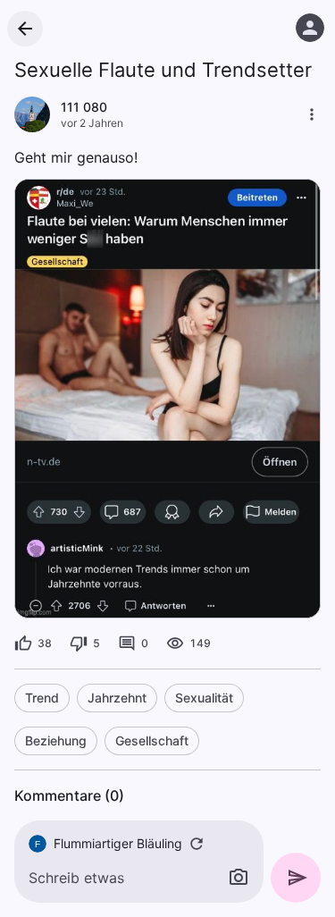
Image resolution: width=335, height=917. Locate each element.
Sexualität (204, 697)
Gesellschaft (151, 740)
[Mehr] (311, 114)
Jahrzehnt (117, 697)
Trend (42, 697)
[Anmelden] (310, 28)
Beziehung (56, 740)
